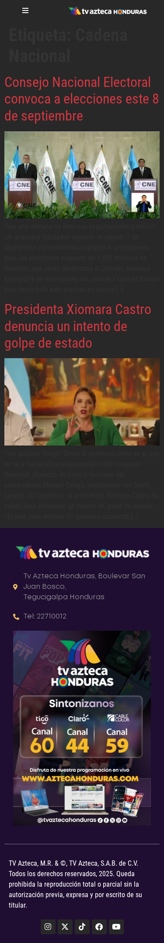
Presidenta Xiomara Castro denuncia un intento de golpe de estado (77, 326)
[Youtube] (116, 926)
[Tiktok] (82, 926)
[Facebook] (99, 926)
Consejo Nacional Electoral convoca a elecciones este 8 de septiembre (81, 99)
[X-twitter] (65, 926)
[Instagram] (48, 926)
